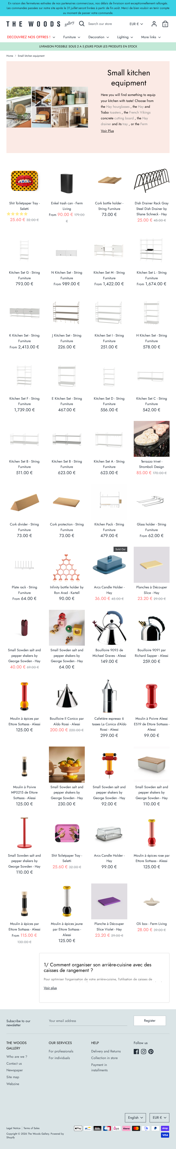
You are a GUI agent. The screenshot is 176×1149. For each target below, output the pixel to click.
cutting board (124, 118)
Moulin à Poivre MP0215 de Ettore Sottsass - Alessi (24, 792)
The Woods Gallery (38, 1134)
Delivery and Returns (106, 1051)
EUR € (134, 24)
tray (125, 123)
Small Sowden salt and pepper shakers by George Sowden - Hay (24, 655)
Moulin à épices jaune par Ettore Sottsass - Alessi (67, 929)
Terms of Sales (31, 1128)
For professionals (61, 1051)
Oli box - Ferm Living (152, 923)
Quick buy (24, 191)
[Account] (154, 22)
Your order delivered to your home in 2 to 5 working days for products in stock (88, 46)
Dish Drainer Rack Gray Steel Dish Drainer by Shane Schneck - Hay (151, 209)
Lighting (123, 37)
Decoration (96, 37)
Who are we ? (16, 1056)
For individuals (59, 1057)
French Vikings (139, 112)
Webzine (12, 1083)
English (133, 1117)
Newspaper (14, 1070)
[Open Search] (81, 23)
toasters (115, 112)
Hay (109, 106)
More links (149, 37)
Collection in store (104, 1057)
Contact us (14, 1063)
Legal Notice (13, 1128)
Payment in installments (99, 1067)
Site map (12, 1077)
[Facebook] (137, 1052)
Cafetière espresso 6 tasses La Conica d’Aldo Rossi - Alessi (109, 724)
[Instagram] (144, 1052)
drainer (106, 123)
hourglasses (121, 106)
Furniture (70, 37)
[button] (18, 213)
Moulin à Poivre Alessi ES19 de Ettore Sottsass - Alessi (151, 724)
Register (149, 1020)
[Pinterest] (151, 1052)
